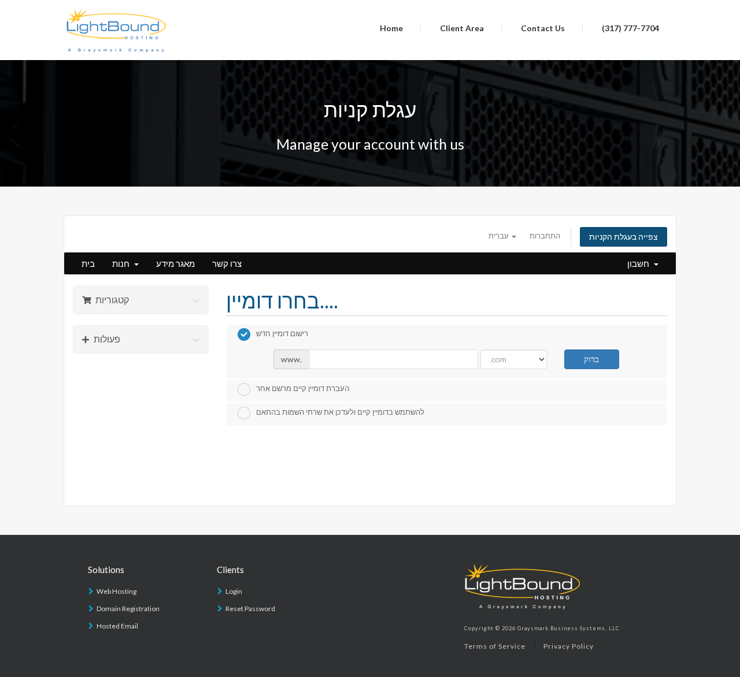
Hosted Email (117, 626)
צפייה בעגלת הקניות (623, 236)
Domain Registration (128, 608)
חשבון (640, 263)
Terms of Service (495, 646)
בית (88, 263)
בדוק (591, 359)
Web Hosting (116, 591)
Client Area (462, 28)
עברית (499, 235)
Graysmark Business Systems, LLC (568, 628)
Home (391, 28)
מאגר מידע (175, 263)
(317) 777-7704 (630, 28)
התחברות (545, 235)
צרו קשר (227, 263)
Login (233, 591)
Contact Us (543, 28)
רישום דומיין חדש (282, 333)
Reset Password (250, 608)
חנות (122, 263)
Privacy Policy (568, 646)
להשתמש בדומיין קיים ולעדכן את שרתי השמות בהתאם (340, 412)
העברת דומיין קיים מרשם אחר (302, 388)
